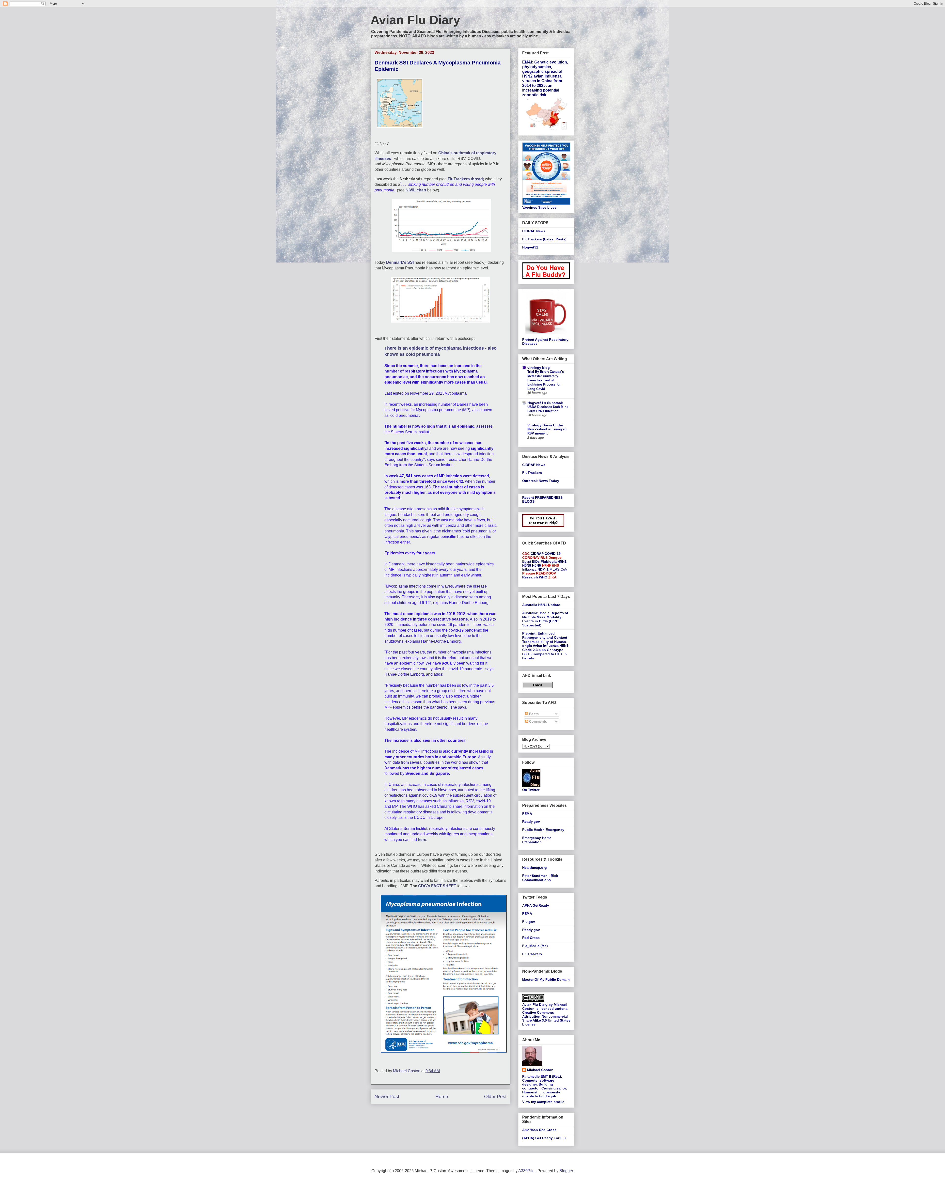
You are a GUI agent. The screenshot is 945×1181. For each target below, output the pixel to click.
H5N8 (526, 565)
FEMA (527, 814)
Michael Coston (540, 1070)
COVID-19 (553, 554)
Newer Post (387, 1096)
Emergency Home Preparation (536, 840)
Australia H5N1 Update (541, 605)
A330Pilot (527, 1171)
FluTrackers (532, 473)
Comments (537, 721)
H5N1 (562, 561)
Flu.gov (528, 922)
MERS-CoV (558, 569)
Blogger (566, 1171)
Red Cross (531, 938)
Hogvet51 (530, 247)
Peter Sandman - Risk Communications (540, 878)
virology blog (538, 368)
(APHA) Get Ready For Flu (544, 1138)
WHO (543, 577)
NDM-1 (543, 569)
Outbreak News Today (540, 481)
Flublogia (549, 561)
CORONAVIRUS (535, 557)
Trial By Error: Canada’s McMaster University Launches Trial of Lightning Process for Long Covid (545, 380)
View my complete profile (543, 1102)
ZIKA (552, 577)
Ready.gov (531, 822)
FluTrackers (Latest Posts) (544, 239)
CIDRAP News (533, 231)
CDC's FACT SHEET (436, 886)
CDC (526, 554)
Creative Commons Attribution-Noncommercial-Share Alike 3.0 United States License (546, 1018)
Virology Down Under (545, 425)
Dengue (555, 557)
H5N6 (536, 565)
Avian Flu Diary (415, 20)
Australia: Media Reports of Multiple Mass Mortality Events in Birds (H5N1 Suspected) (545, 619)
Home (441, 1096)
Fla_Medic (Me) (535, 946)
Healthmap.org (534, 868)
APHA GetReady (535, 905)
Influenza (529, 569)
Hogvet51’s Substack (545, 403)
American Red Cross (539, 1130)
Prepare (528, 573)
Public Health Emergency (543, 830)
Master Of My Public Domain (546, 979)
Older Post (495, 1096)
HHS (555, 565)
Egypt (526, 561)
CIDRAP (537, 554)
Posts (533, 714)
